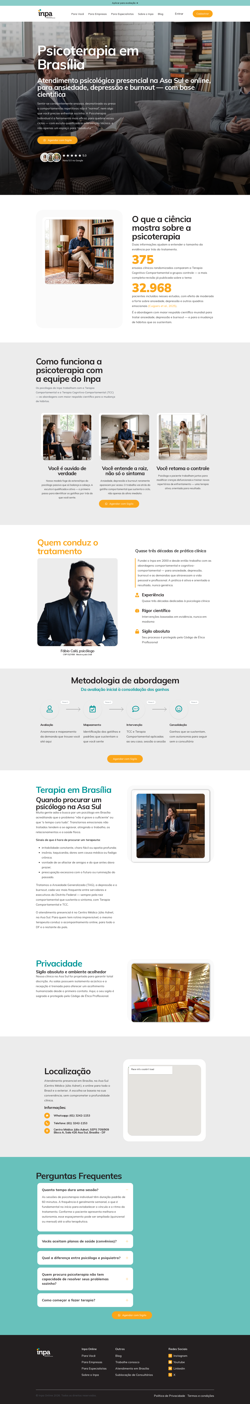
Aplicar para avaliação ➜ (125, 3)
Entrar (179, 13)
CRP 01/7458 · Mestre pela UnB (77, 654)
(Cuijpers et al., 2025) (162, 306)
